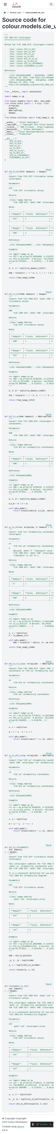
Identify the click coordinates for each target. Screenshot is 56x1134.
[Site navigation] (5, 4)
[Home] (5, 12)
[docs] (49, 169)
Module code (15, 13)
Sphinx (20, 1126)
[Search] (51, 4)
